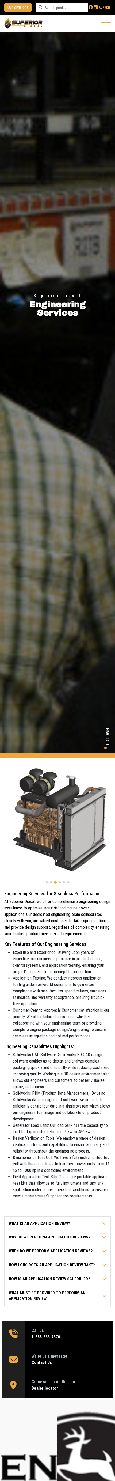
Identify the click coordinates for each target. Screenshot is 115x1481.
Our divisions (17, 7)
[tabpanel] (57, 820)
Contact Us (42, 1362)
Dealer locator (45, 1388)
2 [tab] (51, 882)
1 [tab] (47, 882)
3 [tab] (55, 882)
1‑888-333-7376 (46, 1336)
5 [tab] (64, 882)
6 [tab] (68, 882)
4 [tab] (60, 882)
